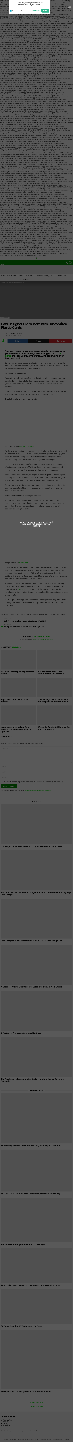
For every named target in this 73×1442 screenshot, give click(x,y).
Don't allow (36, 11)
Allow (45, 11)
